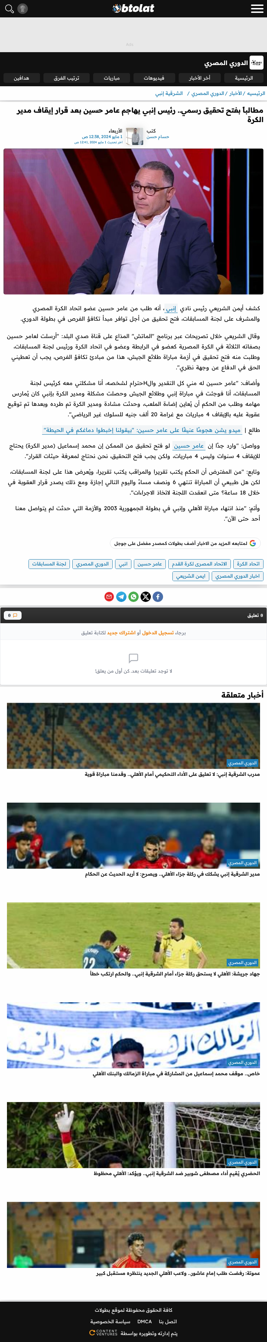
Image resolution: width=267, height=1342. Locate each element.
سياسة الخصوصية (110, 1321)
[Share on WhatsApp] (133, 597)
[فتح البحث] (9, 9)
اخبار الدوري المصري (238, 576)
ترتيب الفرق (66, 78)
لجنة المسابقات (49, 564)
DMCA (144, 1321)
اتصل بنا (168, 1321)
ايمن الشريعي (190, 576)
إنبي (171, 308)
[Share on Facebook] (158, 597)
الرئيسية (244, 78)
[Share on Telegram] (121, 597)
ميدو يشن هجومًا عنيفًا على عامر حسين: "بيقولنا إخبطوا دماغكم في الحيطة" (142, 429)
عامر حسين (189, 445)
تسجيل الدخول (158, 632)
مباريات (112, 78)
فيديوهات (154, 78)
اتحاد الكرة (248, 564)
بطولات (102, 1310)
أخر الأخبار (199, 78)
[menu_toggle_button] (257, 8)
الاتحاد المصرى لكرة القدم (199, 564)
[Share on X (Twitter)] (145, 597)
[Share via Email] (109, 597)
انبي (123, 564)
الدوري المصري (92, 564)
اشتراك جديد (121, 632)
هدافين (21, 78)
